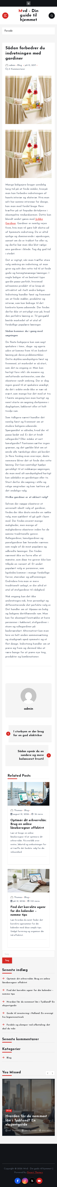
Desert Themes (35, 1172)
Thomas (18, 810)
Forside (8, 31)
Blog (19, 65)
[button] (47, 1073)
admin (12, 65)
